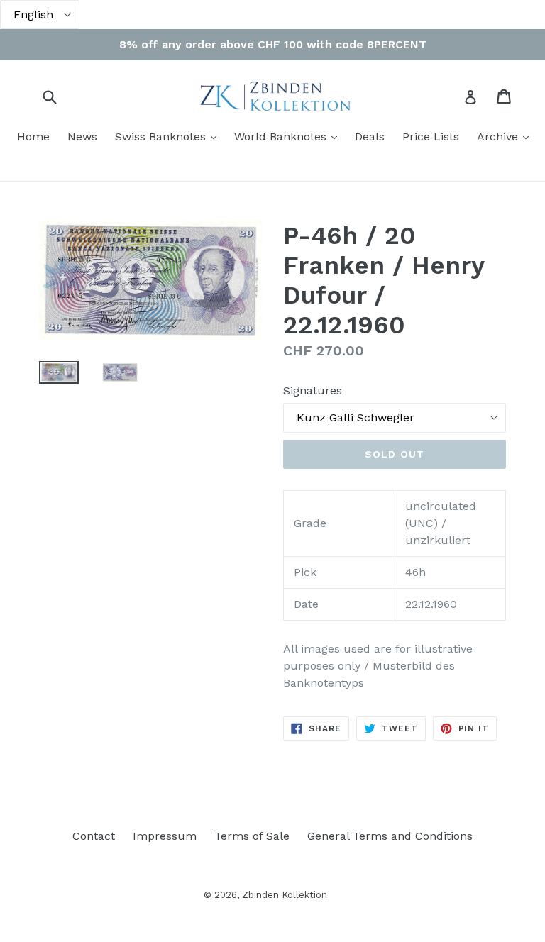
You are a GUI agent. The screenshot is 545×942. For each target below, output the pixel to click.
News (82, 136)
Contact (93, 836)
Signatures (312, 390)
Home (33, 136)
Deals (370, 136)
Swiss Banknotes (169, 136)
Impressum (165, 836)
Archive (506, 136)
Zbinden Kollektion (284, 895)
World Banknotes (289, 136)
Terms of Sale (252, 836)
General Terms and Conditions (390, 836)
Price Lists (430, 136)
